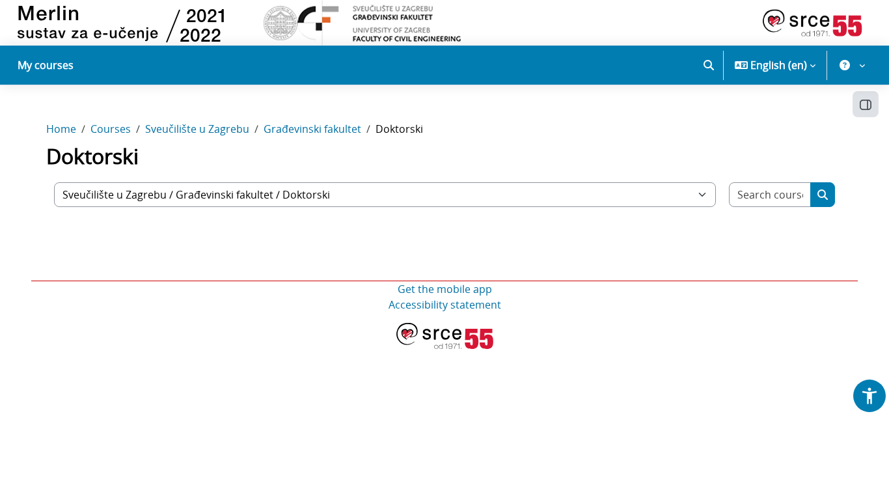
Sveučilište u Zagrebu (197, 129)
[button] (708, 65)
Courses (110, 129)
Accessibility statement (445, 305)
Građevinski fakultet (312, 129)
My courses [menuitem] (46, 65)
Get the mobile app (445, 289)
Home (61, 129)
